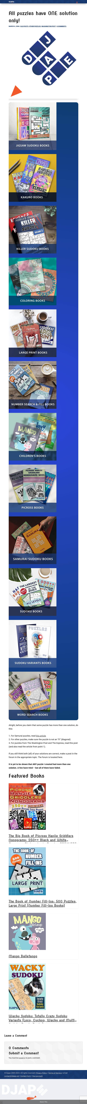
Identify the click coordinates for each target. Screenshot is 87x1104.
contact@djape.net (11, 1076)
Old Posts (24, 26)
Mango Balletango (23, 956)
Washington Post (48, 26)
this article (41, 736)
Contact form (25, 1076)
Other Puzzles (35, 26)
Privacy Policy (41, 1073)
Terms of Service (55, 1073)
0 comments (61, 26)
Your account (37, 1076)
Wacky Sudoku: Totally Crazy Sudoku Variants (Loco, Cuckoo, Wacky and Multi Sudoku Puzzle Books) (42, 1020)
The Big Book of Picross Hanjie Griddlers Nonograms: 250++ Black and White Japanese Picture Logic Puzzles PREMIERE (43, 840)
